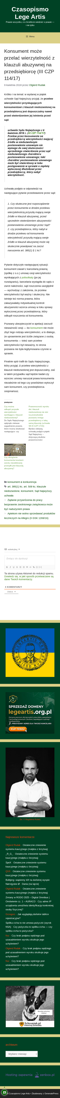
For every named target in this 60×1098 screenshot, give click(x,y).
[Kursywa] (10, 567)
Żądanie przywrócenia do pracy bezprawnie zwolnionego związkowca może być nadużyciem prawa (28, 504)
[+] (40, 567)
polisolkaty (27, 277)
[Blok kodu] (30, 567)
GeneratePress (51, 1093)
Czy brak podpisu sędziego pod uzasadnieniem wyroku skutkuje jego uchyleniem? (25, 939)
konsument (36, 328)
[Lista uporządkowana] (20, 567)
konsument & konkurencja (22, 482)
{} (37, 567)
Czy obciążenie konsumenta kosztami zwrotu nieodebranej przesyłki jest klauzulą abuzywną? (13, 463)
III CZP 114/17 (36, 133)
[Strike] (17, 567)
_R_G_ (9, 854)
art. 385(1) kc (15, 486)
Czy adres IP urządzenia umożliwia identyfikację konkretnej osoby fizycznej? (29, 905)
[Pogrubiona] (7, 567)
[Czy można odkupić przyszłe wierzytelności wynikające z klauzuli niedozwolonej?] (16, 419)
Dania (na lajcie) (30, 884)
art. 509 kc (29, 486)
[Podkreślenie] (13, 567)
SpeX (8, 862)
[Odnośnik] (33, 567)
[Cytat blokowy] (27, 567)
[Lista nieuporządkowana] (23, 567)
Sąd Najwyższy (43, 491)
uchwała (8, 495)
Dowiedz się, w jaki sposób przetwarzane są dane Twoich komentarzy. (28, 578)
